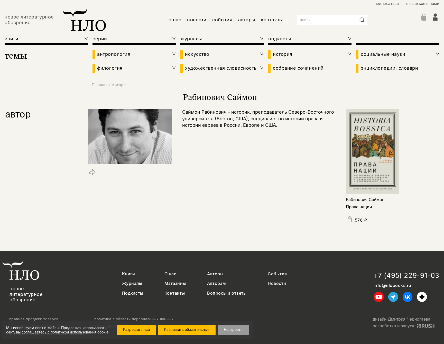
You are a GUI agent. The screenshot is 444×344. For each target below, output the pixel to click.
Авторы (119, 84)
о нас (175, 19)
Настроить (233, 329)
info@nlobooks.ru (392, 285)
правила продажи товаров (34, 319)
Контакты (174, 293)
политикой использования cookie (79, 332)
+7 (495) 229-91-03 (406, 275)
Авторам (216, 283)
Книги (128, 273)
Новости (277, 283)
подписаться (387, 3)
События (277, 273)
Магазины (175, 283)
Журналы (132, 283)
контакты (272, 19)
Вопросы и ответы (227, 293)
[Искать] (362, 19)
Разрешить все (136, 329)
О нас (170, 273)
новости (197, 19)
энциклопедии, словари (389, 68)
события (222, 19)
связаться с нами (422, 3)
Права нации (359, 206)
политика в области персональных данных (133, 319)
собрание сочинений (298, 68)
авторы (246, 19)
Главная (100, 84)
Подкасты (132, 293)
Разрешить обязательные (186, 329)
